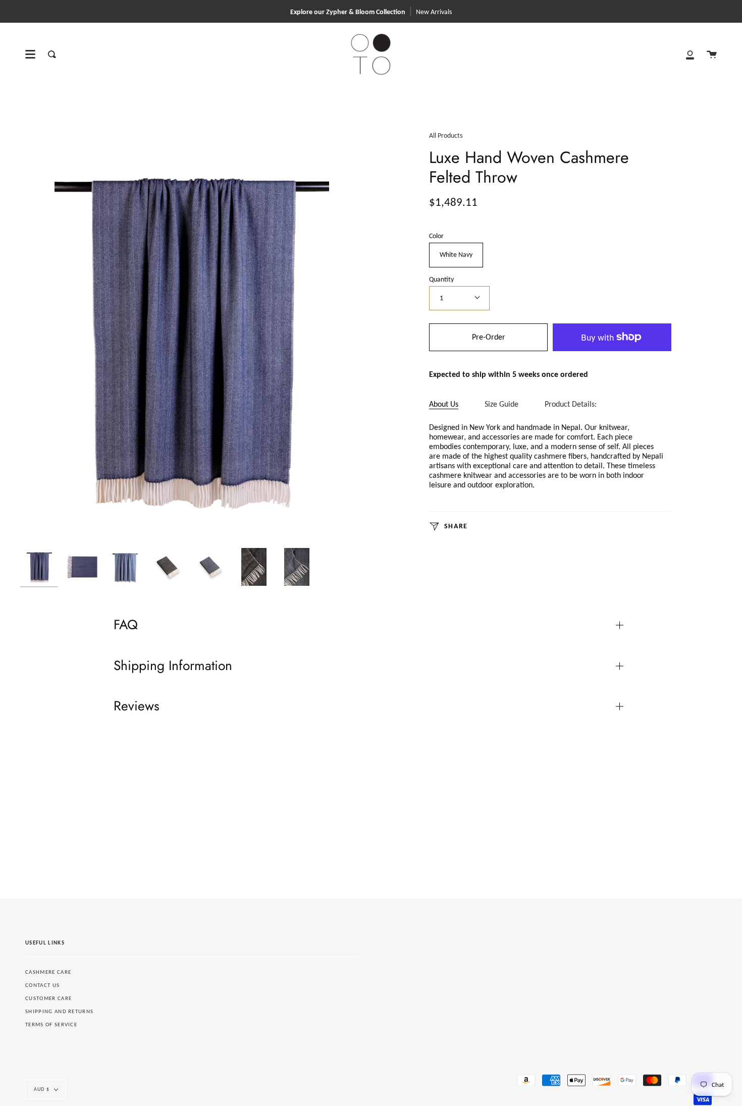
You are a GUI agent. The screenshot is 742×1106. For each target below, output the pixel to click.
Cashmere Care (48, 972)
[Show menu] (30, 54)
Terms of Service (51, 1024)
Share (455, 526)
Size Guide (501, 404)
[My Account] (690, 54)
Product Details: (571, 404)
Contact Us (42, 985)
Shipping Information (173, 665)
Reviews (137, 705)
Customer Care (48, 998)
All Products (445, 135)
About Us (443, 404)
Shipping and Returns (59, 1011)
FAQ (126, 624)
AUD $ (41, 1089)
